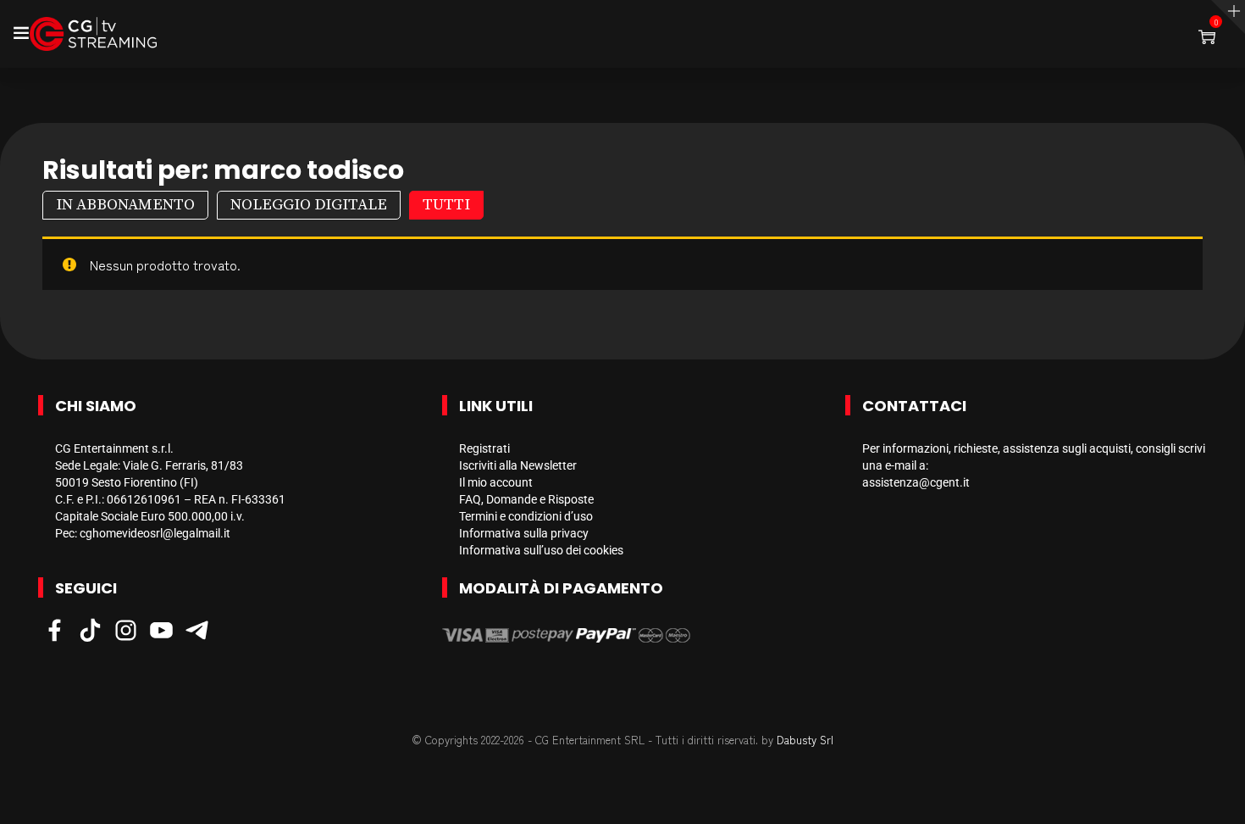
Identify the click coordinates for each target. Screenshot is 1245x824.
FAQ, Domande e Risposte (526, 499)
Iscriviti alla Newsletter (518, 465)
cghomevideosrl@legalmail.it (155, 533)
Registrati (484, 448)
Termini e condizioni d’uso (526, 516)
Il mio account (496, 482)
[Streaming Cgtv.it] (93, 34)
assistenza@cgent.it (916, 482)
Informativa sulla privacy (524, 533)
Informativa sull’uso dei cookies (541, 550)
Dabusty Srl (805, 740)
